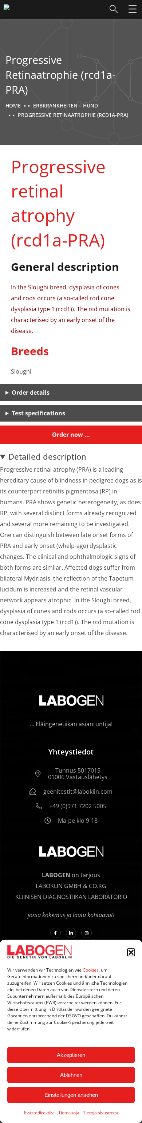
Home (13, 105)
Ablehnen (71, 1075)
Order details (31, 392)
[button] (131, 952)
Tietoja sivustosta (100, 1113)
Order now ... (71, 435)
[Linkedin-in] (71, 933)
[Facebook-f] (55, 933)
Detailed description (47, 456)
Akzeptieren (71, 1055)
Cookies (91, 970)
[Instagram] (86, 933)
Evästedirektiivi (39, 1113)
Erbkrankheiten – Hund (65, 105)
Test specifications (38, 413)
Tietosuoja (68, 1113)
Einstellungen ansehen (71, 1095)
